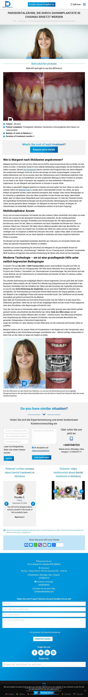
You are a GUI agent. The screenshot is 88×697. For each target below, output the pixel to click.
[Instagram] (53, 652)
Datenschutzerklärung (40, 451)
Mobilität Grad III (25, 190)
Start (14, 21)
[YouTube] (47, 652)
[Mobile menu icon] (84, 4)
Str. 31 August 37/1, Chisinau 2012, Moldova (44, 564)
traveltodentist (44, 585)
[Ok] (85, 690)
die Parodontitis (29, 170)
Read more (19, 517)
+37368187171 (44, 578)
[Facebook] (34, 652)
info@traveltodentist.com (44, 591)
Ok (36, 693)
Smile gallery (22, 21)
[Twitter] (41, 652)
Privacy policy (47, 693)
